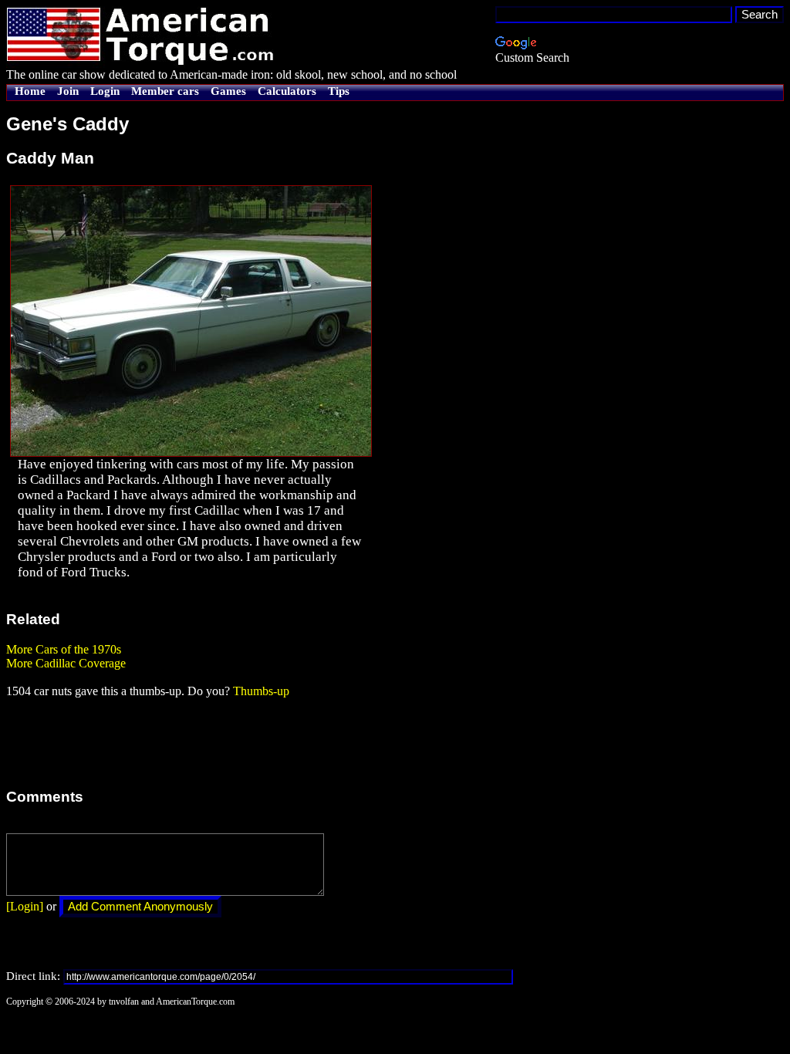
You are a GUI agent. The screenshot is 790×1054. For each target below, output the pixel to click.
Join (68, 91)
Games (228, 91)
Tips (338, 91)
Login (105, 91)
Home (30, 91)
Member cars (165, 91)
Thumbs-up (261, 691)
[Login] (24, 906)
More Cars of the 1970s (63, 649)
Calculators (287, 91)
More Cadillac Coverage (66, 663)
